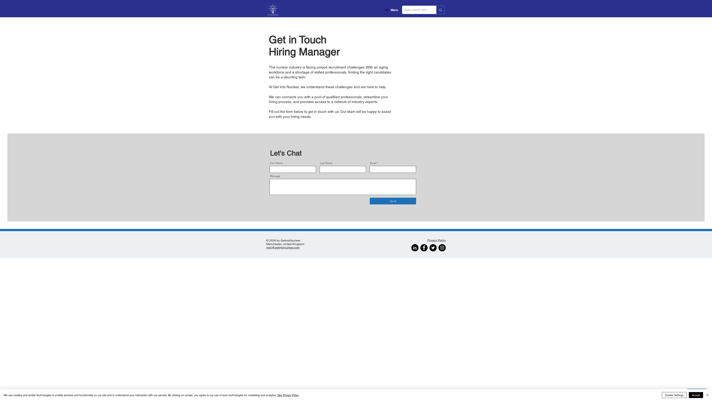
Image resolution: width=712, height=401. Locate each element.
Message (275, 176)
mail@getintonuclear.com (283, 247)
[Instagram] (442, 247)
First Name (276, 163)
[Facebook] (424, 247)
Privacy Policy (436, 240)
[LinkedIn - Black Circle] (414, 247)
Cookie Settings (674, 395)
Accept (696, 395)
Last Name (326, 163)
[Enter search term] (440, 10)
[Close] (707, 395)
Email (373, 163)
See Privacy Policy (288, 395)
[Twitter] (433, 247)
